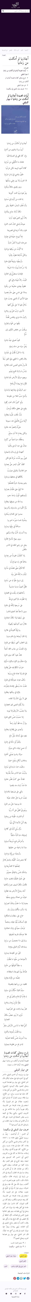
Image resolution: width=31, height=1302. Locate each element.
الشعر (22, 50)
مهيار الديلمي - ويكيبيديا (15, 1246)
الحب (5, 1266)
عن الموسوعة (5, 50)
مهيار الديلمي (19, 1069)
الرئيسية (26, 50)
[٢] (14, 1237)
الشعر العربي (22, 1261)
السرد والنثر (16, 50)
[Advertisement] (15, 29)
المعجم (10, 50)
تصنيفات (26, 1253)
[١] (10, 1124)
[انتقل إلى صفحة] (3, 11)
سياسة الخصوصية (15, 1297)
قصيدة (3, 55)
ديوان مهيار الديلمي (11, 1255)
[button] (24, 1293)
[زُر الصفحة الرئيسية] (15, 5)
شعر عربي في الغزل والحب (18, 1266)
